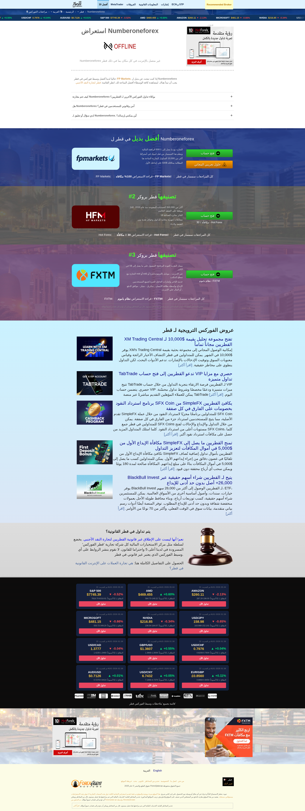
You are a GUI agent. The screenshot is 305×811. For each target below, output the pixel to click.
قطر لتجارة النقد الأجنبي (88, 82)
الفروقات (131, 4)
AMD (105, 18)
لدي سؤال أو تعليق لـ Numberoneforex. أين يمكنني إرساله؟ (152, 115)
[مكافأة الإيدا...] (95, 463)
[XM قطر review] (91, 697)
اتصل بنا (173, 781)
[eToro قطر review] (163, 697)
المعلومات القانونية (148, 4)
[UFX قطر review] (139, 697)
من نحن (181, 781)
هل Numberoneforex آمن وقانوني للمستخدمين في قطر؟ (152, 106)
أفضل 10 (103, 4)
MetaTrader (117, 4)
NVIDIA (226, 18)
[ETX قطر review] (188, 697)
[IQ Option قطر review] (176, 697)
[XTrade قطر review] (127, 697)
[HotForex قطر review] (151, 697)
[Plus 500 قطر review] (79, 697)
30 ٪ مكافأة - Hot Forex (209, 222)
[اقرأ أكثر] (185, 365)
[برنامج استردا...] (95, 423)
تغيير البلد (228, 783)
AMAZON (144, 18)
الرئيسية (70, 11)
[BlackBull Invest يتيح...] (95, 498)
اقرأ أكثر (76, 806)
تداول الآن (101, 604)
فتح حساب (207, 153)
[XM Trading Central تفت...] (95, 359)
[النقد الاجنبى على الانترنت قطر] (79, 6)
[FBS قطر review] (103, 697)
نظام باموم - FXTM (209, 281)
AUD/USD (28, 18)
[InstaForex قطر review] (115, 697)
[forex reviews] (86, 787)
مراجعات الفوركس (38, 11)
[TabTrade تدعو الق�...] (95, 394)
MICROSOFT (186, 18)
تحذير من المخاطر (152, 781)
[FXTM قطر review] (212, 697)
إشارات (165, 4)
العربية (56, 11)
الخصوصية (165, 781)
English (157, 770)
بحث (135, 781)
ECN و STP (178, 4)
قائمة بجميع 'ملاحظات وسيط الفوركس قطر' (152, 703)
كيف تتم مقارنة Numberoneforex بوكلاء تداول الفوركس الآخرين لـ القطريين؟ (152, 97)
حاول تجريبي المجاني (207, 164)
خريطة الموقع (126, 781)
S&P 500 (67, 18)
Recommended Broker (219, 4)
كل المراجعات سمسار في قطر (194, 176)
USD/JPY (264, 18)
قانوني (140, 781)
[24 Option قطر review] (200, 697)
